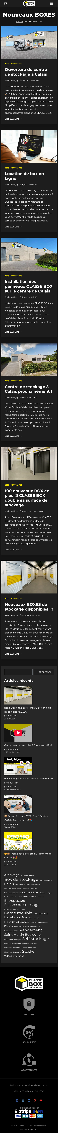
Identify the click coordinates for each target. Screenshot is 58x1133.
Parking (8, 926)
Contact (39, 1091)
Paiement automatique (39, 922)
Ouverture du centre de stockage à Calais (26, 72)
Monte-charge (33, 918)
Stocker (29, 951)
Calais (9, 884)
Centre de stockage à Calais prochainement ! (28, 389)
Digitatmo (33, 1129)
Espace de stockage (21, 905)
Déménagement (26, 897)
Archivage (12, 875)
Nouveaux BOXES (17, 921)
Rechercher (44, 671)
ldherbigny (13, 80)
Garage (22, 909)
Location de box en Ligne (24, 176)
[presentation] (29, 42)
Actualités (16, 64)
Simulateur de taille (29, 948)
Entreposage (14, 901)
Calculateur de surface (12, 889)
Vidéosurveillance (14, 956)
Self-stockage (35, 939)
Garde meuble (18, 913)
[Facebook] (17, 1100)
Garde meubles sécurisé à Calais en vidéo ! (28, 745)
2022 (7, 485)
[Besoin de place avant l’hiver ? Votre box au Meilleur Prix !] (18, 766)
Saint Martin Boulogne (22, 935)
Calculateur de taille (29, 889)
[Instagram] (23, 1100)
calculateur (19, 885)
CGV (45, 1085)
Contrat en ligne (46, 893)
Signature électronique (12, 944)
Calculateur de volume (12, 893)
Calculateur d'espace (32, 885)
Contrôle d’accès (10, 897)
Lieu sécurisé (41, 913)
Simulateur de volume (12, 952)
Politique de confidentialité (25, 1085)
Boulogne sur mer (27, 875)
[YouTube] (41, 1100)
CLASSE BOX (30, 892)
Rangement (31, 930)
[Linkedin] (29, 1100)
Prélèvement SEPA (11, 931)
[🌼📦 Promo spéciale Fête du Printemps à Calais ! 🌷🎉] (18, 841)
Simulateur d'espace (29, 944)
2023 (7, 64)
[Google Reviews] (35, 1100)
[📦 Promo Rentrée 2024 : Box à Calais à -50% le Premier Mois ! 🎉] (18, 804)
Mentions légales (23, 1091)
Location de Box (15, 917)
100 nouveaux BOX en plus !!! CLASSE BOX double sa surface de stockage (27, 498)
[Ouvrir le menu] (52, 3)
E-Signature (39, 897)
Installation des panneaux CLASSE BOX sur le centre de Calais (29, 286)
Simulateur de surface (12, 948)
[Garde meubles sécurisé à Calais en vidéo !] (18, 733)
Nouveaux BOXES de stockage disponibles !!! (29, 607)
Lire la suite (13, 119)
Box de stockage (21, 879)
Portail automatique (32, 926)
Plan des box (19, 926)
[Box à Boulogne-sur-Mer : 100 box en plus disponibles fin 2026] (18, 695)
